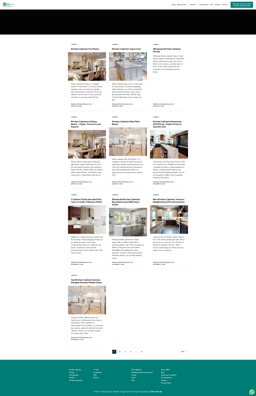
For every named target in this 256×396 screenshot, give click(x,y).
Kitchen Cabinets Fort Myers (85, 49)
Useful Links (167, 365)
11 (141, 352)
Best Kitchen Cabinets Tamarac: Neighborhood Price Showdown (169, 200)
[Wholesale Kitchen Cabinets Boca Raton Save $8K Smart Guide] (128, 222)
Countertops (203, 5)
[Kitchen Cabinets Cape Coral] (128, 66)
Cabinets (193, 5)
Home (174, 5)
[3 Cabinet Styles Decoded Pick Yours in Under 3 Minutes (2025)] (87, 219)
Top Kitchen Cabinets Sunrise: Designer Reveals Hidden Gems (86, 281)
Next (182, 352)
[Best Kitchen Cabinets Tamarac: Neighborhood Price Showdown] (169, 219)
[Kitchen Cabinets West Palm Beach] (128, 141)
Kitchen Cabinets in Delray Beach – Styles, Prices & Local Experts (86, 124)
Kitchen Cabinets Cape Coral (126, 49)
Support (135, 365)
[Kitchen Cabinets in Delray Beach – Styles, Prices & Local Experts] (87, 144)
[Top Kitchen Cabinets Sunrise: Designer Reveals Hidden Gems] (87, 300)
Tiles (211, 5)
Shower (217, 5)
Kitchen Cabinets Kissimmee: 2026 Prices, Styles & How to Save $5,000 (167, 124)
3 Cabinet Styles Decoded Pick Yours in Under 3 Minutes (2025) (86, 200)
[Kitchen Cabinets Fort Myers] (87, 66)
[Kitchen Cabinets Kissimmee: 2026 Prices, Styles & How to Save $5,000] (169, 144)
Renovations (181, 5)
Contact (225, 5)
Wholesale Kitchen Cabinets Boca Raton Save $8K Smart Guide (126, 202)
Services (73, 365)
